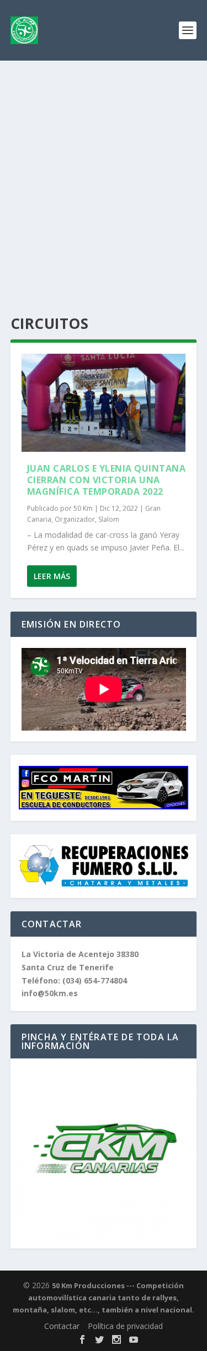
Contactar (61, 1326)
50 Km (83, 508)
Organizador (75, 519)
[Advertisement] (103, 169)
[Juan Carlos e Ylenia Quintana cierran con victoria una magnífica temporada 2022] (104, 403)
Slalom (108, 519)
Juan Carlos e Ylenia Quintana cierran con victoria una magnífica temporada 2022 (106, 480)
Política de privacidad (125, 1326)
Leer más (52, 576)
